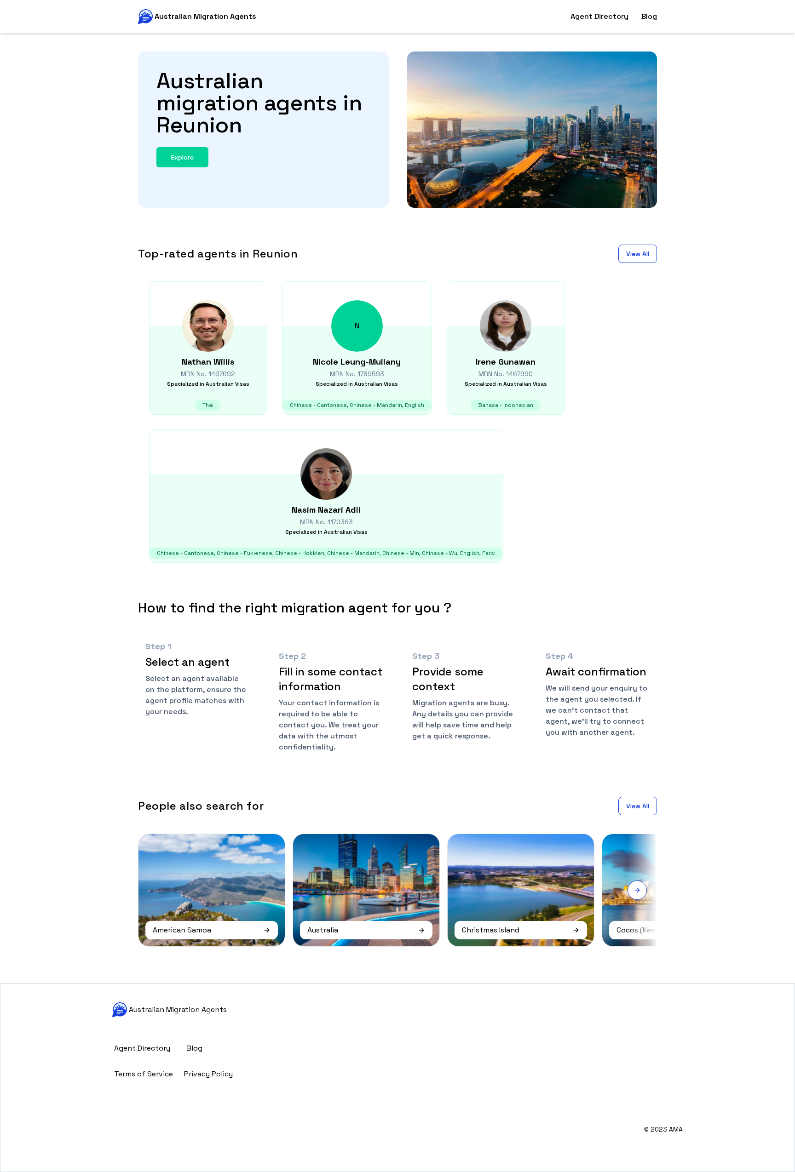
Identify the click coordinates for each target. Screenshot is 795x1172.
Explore (182, 157)
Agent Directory (599, 16)
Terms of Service (143, 1074)
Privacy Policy (208, 1074)
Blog (649, 16)
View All (637, 254)
